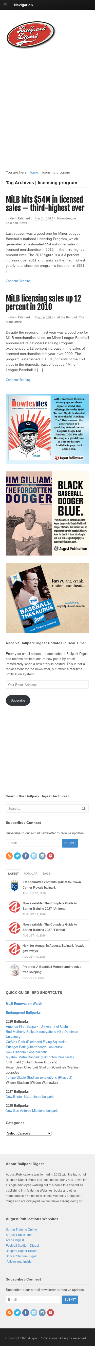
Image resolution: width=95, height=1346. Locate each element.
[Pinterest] (51, 856)
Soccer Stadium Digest (21, 1256)
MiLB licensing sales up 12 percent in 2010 (43, 303)
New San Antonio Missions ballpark (32, 1110)
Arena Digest (15, 1240)
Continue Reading (18, 281)
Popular (30, 873)
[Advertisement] (47, 104)
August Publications (19, 1235)
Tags (46, 873)
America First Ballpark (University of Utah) (37, 1026)
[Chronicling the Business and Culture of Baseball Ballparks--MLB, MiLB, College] (31, 47)
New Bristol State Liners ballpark (30, 1096)
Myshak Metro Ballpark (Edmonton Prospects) (40, 1056)
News (23, 223)
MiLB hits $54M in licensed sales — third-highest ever (45, 204)
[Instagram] (42, 856)
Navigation (23, 5)
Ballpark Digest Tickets (21, 1251)
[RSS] (9, 856)
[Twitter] (18, 856)
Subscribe (18, 700)
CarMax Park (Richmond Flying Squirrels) (36, 1041)
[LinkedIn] (34, 856)
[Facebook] (26, 856)
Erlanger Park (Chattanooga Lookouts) (34, 1046)
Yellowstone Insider (19, 1261)
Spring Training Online (21, 1229)
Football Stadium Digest (22, 1245)
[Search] (84, 808)
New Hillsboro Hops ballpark (26, 1051)
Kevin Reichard (20, 218)
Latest (13, 873)
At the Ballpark (67, 317)
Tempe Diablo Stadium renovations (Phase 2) (39, 1077)
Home (33, 172)
